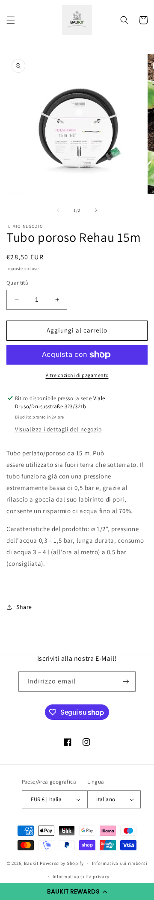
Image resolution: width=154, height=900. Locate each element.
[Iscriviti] (125, 681)
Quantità (17, 282)
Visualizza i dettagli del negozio (58, 429)
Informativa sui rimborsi (120, 863)
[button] (77, 891)
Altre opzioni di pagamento (77, 375)
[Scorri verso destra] (95, 210)
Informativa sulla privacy (81, 876)
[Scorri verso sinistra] (58, 210)
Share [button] (24, 607)
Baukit (31, 863)
